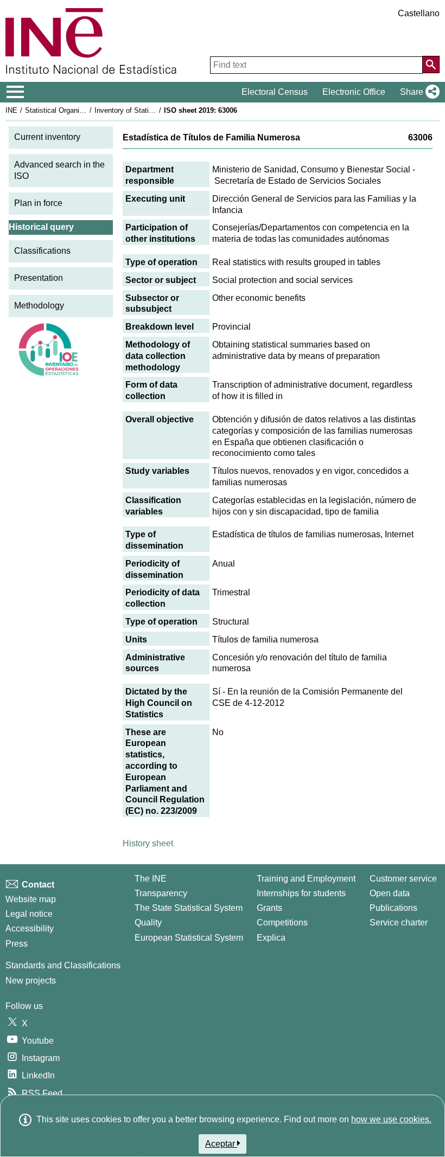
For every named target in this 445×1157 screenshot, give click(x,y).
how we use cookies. (391, 1119)
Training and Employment (306, 878)
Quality (148, 922)
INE (11, 110)
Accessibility (29, 928)
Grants (269, 907)
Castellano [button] (419, 13)
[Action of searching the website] (431, 64)
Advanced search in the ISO (59, 170)
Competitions (282, 922)
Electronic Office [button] (353, 92)
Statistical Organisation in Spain (75, 110)
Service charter (399, 922)
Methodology (39, 305)
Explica (271, 937)
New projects (30, 980)
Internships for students (301, 893)
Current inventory (47, 137)
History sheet (148, 843)
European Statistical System (189, 937)
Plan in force (38, 203)
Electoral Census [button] (274, 92)
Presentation (38, 277)
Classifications (42, 250)
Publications (393, 907)
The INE (151, 878)
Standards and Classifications (62, 965)
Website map (30, 899)
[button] (418, 92)
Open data (390, 893)
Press (16, 943)
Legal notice (29, 913)
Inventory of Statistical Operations (148, 110)
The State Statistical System (189, 907)
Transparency (161, 893)
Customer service (403, 878)
